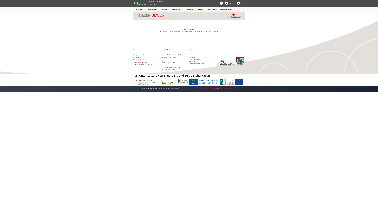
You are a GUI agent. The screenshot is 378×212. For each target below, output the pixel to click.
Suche (242, 3)
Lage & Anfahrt (194, 59)
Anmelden (231, 3)
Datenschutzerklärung (196, 64)
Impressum (192, 61)
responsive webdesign (209, 89)
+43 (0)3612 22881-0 (145, 64)
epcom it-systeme (225, 89)
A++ (146, 2)
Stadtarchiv (212, 10)
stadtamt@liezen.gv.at (140, 62)
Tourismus (176, 10)
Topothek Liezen (226, 10)
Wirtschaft (189, 10)
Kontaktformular (194, 55)
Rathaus (139, 10)
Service (164, 10)
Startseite (160, 2)
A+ (142, 2)
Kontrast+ (152, 2)
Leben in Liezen (152, 10)
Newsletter (192, 57)
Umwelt (201, 10)
